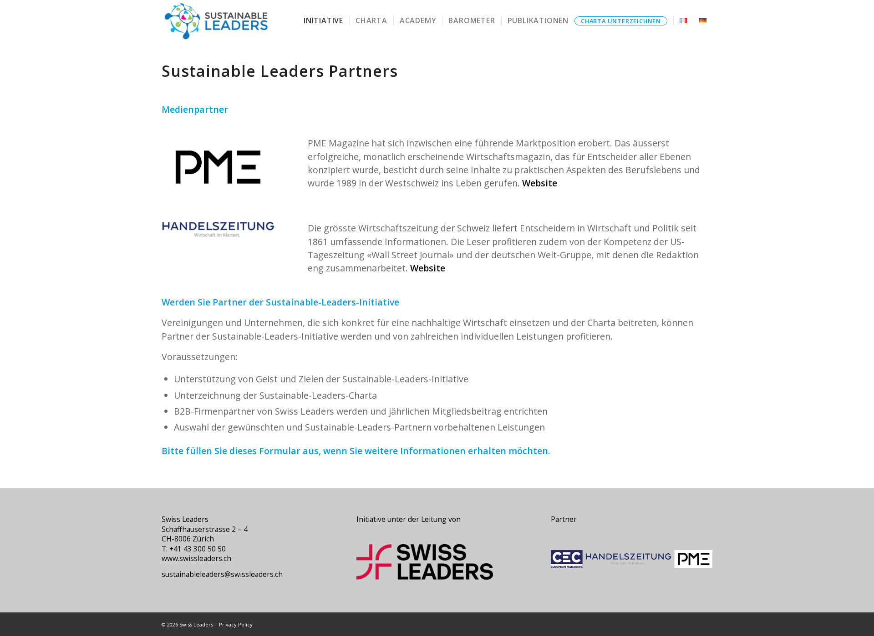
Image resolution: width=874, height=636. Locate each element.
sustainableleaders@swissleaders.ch (222, 574)
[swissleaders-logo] (216, 20)
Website (539, 183)
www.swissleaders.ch (196, 558)
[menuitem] (323, 20)
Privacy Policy (236, 624)
